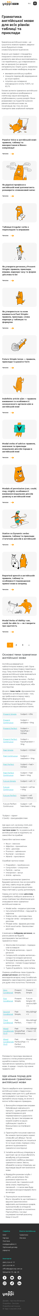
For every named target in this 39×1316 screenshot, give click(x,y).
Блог (4, 1235)
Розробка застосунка (11, 1306)
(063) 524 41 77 (9, 1262)
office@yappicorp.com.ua (12, 1269)
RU (29, 3)
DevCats (15, 1303)
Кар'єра (6, 1238)
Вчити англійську (28, 1231)
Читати (5, 154)
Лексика (23, 1238)
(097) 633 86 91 (9, 1265)
